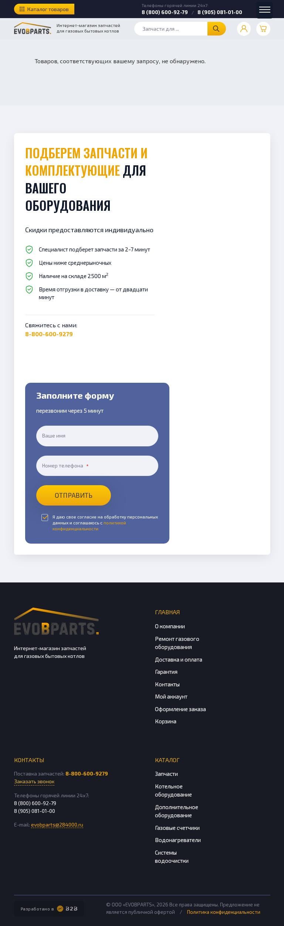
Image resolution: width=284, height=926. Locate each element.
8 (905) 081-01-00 (219, 12)
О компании (170, 626)
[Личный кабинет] (244, 29)
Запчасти (166, 773)
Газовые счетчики (177, 827)
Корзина (165, 721)
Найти (216, 29)
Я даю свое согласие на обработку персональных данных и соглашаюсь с (105, 522)
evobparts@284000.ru (57, 824)
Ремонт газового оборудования (177, 642)
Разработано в (37, 908)
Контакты (167, 684)
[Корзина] (263, 29)
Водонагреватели (178, 840)
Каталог (167, 759)
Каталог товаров (48, 9)
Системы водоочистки (172, 856)
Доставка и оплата (178, 659)
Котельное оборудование (173, 790)
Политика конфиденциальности (223, 912)
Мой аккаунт (171, 696)
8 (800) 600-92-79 (165, 12)
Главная (167, 611)
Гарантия (166, 671)
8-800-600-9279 (49, 333)
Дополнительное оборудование (176, 811)
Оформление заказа (180, 709)
